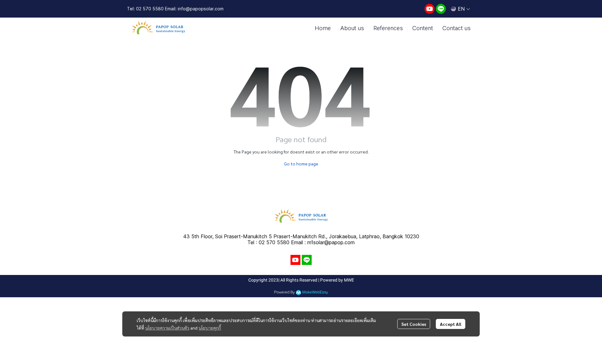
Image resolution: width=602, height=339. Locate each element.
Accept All (450, 324)
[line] (441, 9)
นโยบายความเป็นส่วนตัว (167, 328)
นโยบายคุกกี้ (209, 328)
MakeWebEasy (315, 292)
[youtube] (430, 9)
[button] (460, 9)
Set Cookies (413, 324)
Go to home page (301, 163)
